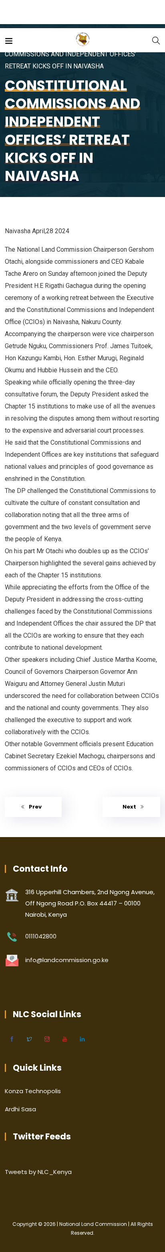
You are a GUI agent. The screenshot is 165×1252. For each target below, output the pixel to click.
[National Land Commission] (83, 40)
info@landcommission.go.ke (67, 960)
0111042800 (40, 936)
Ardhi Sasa (20, 1109)
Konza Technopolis (33, 1091)
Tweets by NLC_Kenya (38, 1172)
